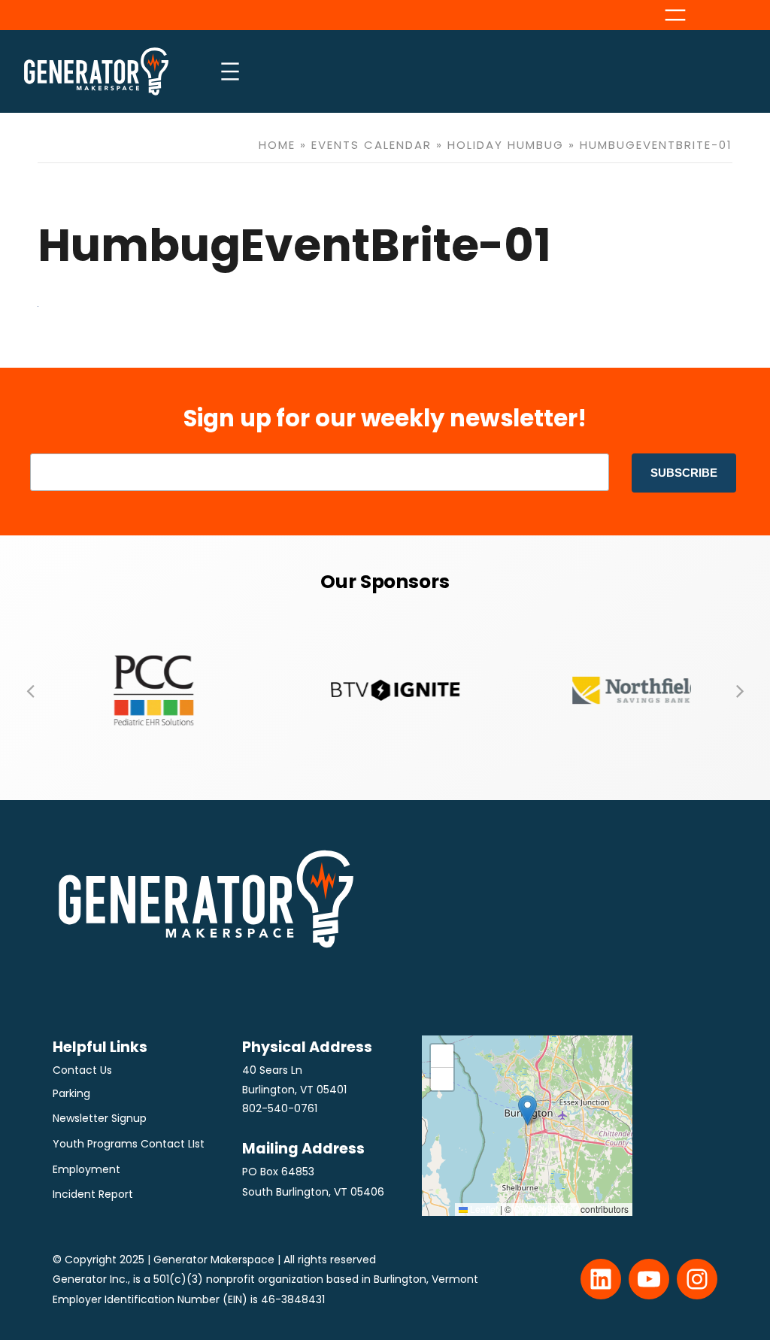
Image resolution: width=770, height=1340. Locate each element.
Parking (71, 1093)
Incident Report (93, 1194)
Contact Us (82, 1070)
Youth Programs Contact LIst (129, 1143)
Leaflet (483, 1208)
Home (277, 145)
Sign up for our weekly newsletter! (385, 418)
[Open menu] (675, 15)
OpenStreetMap (546, 1208)
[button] (30, 690)
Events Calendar (371, 145)
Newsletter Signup (100, 1118)
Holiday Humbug (505, 145)
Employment (86, 1169)
